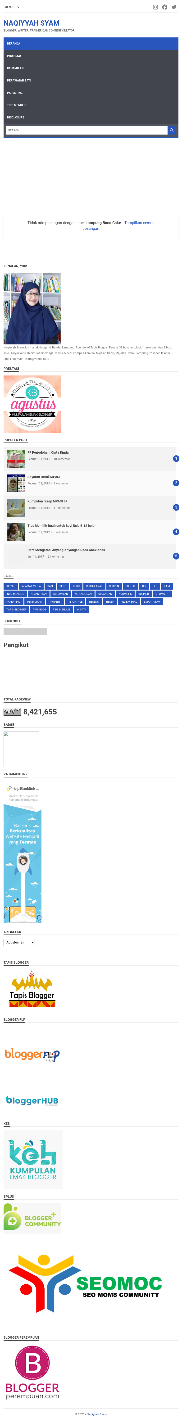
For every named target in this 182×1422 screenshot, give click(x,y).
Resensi (94, 601)
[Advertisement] (91, 173)
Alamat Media (31, 586)
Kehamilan (15, 68)
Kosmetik (125, 594)
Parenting (15, 93)
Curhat (131, 586)
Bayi (50, 586)
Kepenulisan (83, 594)
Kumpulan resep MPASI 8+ (47, 501)
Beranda (13, 43)
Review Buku (129, 601)
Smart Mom (152, 601)
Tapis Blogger (16, 609)
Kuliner (143, 594)
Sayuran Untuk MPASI (43, 477)
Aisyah (10, 586)
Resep (110, 601)
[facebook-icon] (165, 7)
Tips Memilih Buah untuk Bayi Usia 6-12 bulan (61, 526)
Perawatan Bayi (19, 80)
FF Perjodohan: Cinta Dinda (48, 452)
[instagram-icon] (156, 7)
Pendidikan (34, 601)
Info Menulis (15, 594)
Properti (55, 601)
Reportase (75, 601)
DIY (144, 586)
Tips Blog (39, 609)
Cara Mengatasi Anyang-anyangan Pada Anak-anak (66, 550)
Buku (76, 586)
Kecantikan (39, 594)
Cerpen (114, 586)
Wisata (81, 609)
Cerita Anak (94, 586)
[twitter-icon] (174, 7)
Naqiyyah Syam (31, 23)
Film (167, 586)
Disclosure (15, 117)
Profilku (14, 56)
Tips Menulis (16, 105)
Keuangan (105, 594)
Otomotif (162, 594)
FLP (155, 586)
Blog (62, 586)
